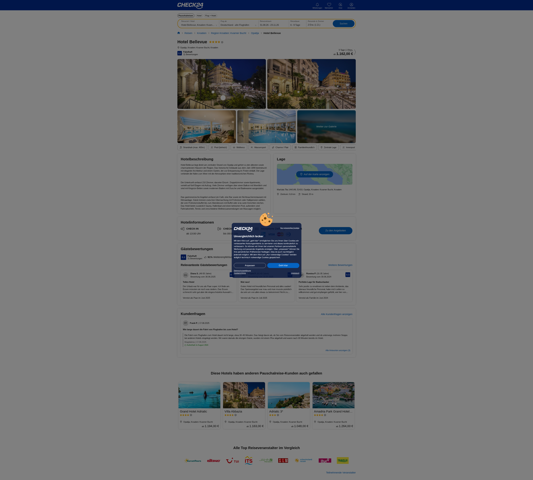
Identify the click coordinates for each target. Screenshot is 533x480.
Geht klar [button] (283, 265)
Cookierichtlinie (240, 273)
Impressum (295, 273)
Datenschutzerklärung (242, 271)
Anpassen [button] (250, 265)
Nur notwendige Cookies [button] (289, 228)
